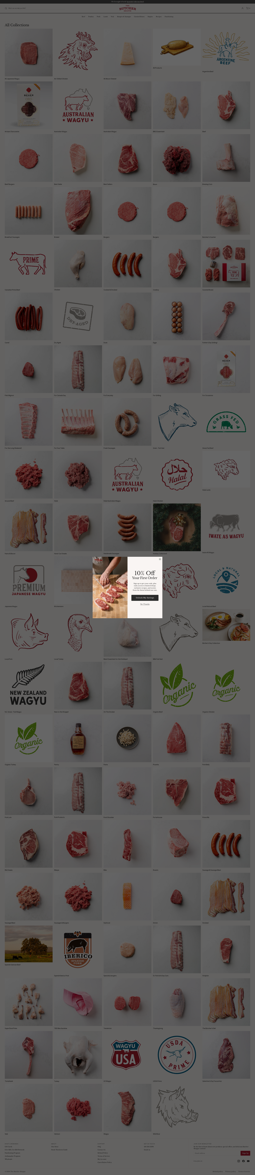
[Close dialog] (160, 559)
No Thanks (145, 604)
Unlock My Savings (145, 598)
